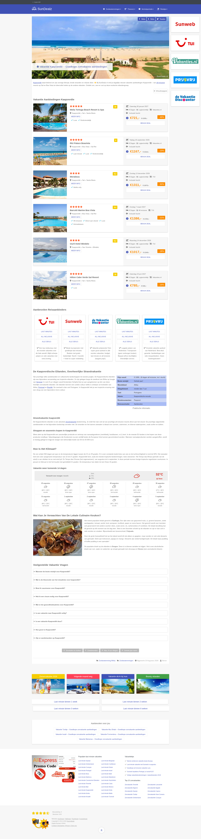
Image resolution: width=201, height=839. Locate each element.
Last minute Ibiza (83, 774)
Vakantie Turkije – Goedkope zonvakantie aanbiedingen (76, 729)
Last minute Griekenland (86, 764)
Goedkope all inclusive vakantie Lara (138, 768)
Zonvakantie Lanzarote (155, 784)
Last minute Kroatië (84, 796)
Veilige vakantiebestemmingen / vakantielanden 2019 (144, 775)
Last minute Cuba (106, 783)
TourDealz (75, 819)
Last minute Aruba (84, 793)
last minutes (46, 332)
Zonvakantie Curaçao (154, 797)
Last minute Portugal (84, 770)
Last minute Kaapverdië (85, 790)
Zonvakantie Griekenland (133, 797)
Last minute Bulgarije (108, 761)
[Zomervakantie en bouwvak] (48, 686)
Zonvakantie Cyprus (154, 791)
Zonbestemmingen (113, 9)
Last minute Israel (106, 770)
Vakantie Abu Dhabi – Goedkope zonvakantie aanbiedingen (123, 729)
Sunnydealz (70, 821)
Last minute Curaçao (84, 767)
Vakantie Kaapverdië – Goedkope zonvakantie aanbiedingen (73, 66)
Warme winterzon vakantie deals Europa (140, 761)
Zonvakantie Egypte (154, 788)
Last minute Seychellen (108, 780)
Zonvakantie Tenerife (131, 784)
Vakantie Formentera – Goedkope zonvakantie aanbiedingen (123, 734)
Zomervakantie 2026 (48, 676)
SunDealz (61, 819)
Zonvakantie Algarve (131, 788)
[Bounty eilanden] (152, 686)
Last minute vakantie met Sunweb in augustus (141, 764)
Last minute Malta (106, 793)
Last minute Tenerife (84, 783)
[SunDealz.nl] (41, 813)
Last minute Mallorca (84, 777)
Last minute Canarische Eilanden (88, 780)
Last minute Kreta (106, 790)
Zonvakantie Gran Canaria (156, 794)
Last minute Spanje (84, 761)
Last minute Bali (83, 787)
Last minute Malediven (108, 777)
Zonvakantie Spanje (131, 791)
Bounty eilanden (153, 676)
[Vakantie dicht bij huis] (118, 686)
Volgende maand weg (83, 676)
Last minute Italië (106, 774)
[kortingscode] (54, 767)
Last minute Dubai (107, 767)
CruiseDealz (83, 819)
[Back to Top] (102, 830)
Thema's (131, 9)
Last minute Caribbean (108, 764)
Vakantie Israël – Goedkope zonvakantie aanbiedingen (76, 734)
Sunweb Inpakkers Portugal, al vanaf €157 (140, 771)
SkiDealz (68, 819)
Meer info (75, 116)
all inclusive (46, 337)
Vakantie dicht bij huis (117, 676)
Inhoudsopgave (161, 91)
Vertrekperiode (147, 9)
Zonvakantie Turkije (131, 794)
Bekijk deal (146, 123)
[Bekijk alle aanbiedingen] (185, 24)
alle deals (46, 342)
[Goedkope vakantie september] (83, 686)
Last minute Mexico (107, 787)
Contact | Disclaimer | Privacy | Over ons (64, 826)
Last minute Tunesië (107, 796)
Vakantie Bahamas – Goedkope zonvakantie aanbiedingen (100, 739)
